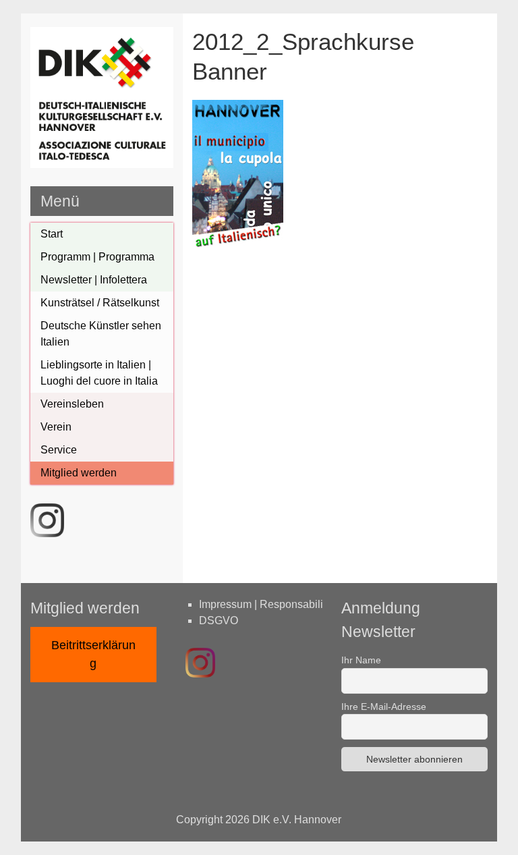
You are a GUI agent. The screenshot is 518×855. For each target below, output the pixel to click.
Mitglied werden (78, 472)
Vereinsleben (72, 404)
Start (51, 234)
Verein (55, 427)
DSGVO (218, 620)
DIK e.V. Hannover (296, 819)
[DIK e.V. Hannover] (101, 164)
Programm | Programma (97, 257)
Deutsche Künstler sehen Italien (100, 334)
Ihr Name (361, 660)
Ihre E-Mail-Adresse (383, 706)
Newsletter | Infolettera (93, 279)
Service (58, 450)
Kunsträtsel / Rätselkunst (99, 302)
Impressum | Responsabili (261, 604)
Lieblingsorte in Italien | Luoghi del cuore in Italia (99, 373)
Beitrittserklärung (93, 654)
